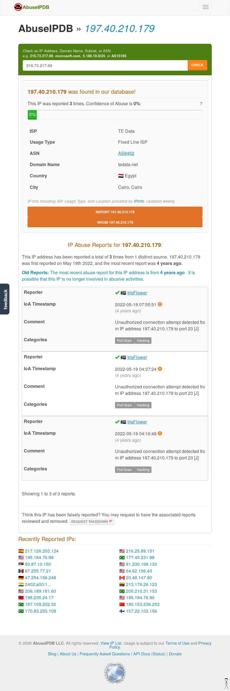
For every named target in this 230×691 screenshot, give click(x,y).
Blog (52, 653)
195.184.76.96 (140, 597)
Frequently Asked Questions (105, 653)
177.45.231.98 (140, 557)
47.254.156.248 (40, 577)
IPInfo (139, 201)
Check (197, 64)
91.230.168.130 (141, 564)
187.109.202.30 (40, 604)
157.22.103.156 (141, 611)
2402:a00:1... (38, 584)
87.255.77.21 (38, 571)
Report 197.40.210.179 (115, 211)
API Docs (141, 653)
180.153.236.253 (143, 604)
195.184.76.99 (39, 557)
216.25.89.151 (140, 551)
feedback (5, 300)
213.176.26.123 (141, 584)
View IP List (110, 643)
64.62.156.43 (139, 571)
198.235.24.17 (39, 597)
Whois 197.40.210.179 (115, 222)
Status (158, 653)
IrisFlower (137, 292)
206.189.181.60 (40, 591)
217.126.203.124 (42, 551)
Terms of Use (177, 643)
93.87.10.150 (38, 564)
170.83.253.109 (40, 611)
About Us (68, 653)
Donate (175, 653)
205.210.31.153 (141, 591)
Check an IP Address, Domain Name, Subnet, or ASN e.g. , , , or (74, 53)
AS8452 (126, 153)
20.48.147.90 (139, 577)
